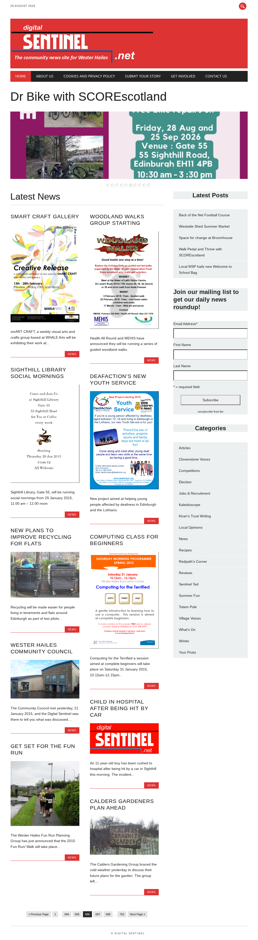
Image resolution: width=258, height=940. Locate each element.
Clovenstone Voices (194, 459)
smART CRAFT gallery (45, 216)
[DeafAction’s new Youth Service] (124, 488)
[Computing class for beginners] (124, 647)
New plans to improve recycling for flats (41, 536)
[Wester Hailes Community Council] (45, 697)
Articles (184, 448)
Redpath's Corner (193, 561)
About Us (44, 76)
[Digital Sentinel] (82, 63)
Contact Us (216, 76)
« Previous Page (38, 914)
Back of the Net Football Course (204, 215)
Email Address (185, 324)
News (72, 354)
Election (185, 482)
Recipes (185, 550)
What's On (187, 630)
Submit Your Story (143, 76)
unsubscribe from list (210, 411)
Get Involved (183, 76)
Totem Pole (188, 607)
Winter (184, 641)
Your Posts (187, 652)
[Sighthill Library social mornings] (45, 481)
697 (97, 914)
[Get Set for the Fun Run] (45, 825)
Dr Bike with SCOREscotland (88, 96)
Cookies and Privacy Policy (89, 76)
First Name (182, 345)
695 (77, 914)
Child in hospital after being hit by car (119, 708)
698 (108, 914)
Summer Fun (189, 596)
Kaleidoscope (189, 505)
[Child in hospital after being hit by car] (124, 752)
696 (87, 914)
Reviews (185, 573)
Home (20, 76)
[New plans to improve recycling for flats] (45, 596)
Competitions (189, 471)
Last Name (182, 366)
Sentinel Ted (189, 584)
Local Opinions (191, 527)
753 (122, 914)
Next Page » (137, 914)
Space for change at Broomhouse (206, 238)
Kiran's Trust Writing (195, 516)
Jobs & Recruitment (194, 493)
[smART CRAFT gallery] (45, 321)
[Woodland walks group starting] (124, 328)
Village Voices (190, 618)
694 (66, 914)
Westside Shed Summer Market (204, 226)
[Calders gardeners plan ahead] (124, 853)
